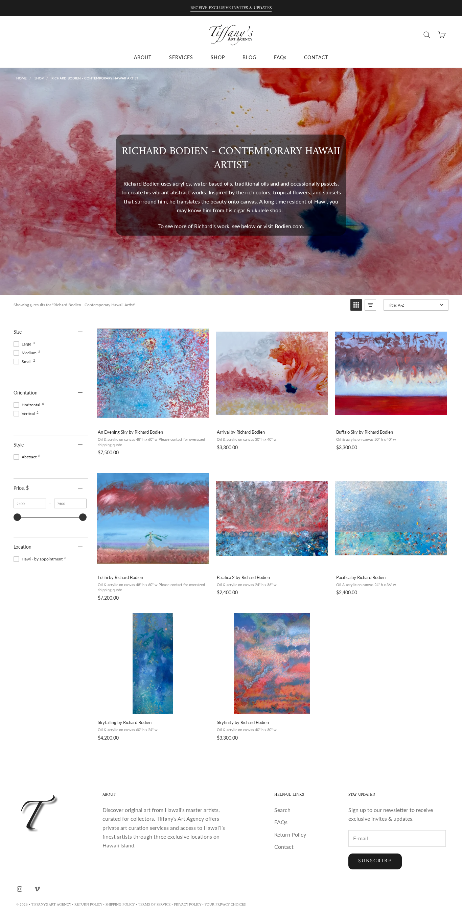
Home (21, 78)
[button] (356, 305)
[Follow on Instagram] (19, 889)
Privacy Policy (187, 905)
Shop (39, 78)
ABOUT (143, 57)
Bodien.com (289, 226)
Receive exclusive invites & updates (231, 8)
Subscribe (375, 861)
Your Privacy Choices (225, 905)
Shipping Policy (120, 905)
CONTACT (316, 57)
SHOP (218, 57)
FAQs (280, 57)
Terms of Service (154, 905)
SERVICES (181, 57)
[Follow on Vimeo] (37, 889)
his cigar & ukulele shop (253, 210)
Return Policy (290, 834)
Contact (284, 846)
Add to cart (152, 416)
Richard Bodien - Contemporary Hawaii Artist (94, 78)
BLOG (249, 57)
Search (282, 810)
